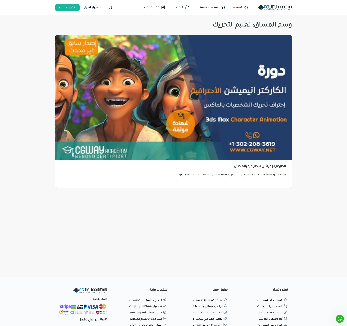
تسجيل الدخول (92, 7)
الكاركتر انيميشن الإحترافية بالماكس (260, 166)
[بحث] (110, 7)
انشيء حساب (67, 7)
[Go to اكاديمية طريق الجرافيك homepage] (275, 8)
